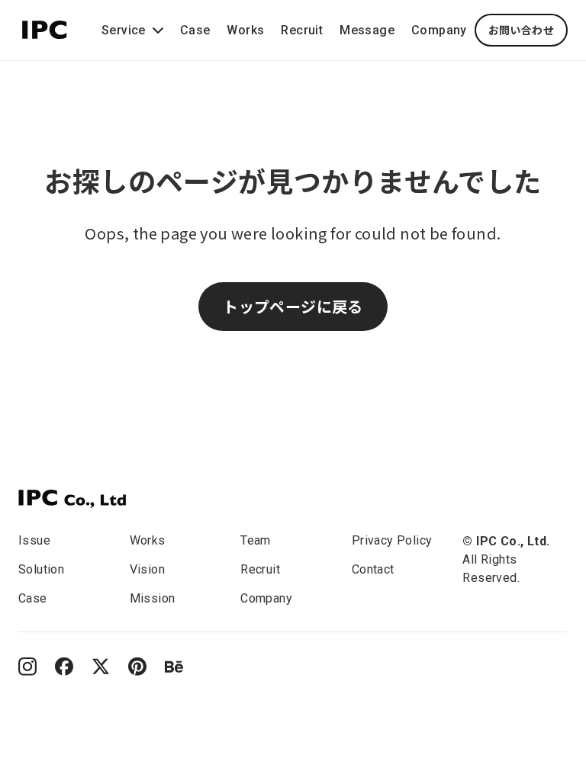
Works (245, 30)
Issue (34, 540)
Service (123, 30)
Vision (147, 569)
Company (439, 30)
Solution (41, 569)
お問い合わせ (521, 29)
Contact (373, 569)
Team (255, 540)
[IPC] (72, 499)
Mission (152, 598)
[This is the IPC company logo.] (44, 27)
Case (195, 30)
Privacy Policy (392, 540)
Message (367, 30)
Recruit (302, 30)
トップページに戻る (293, 306)
